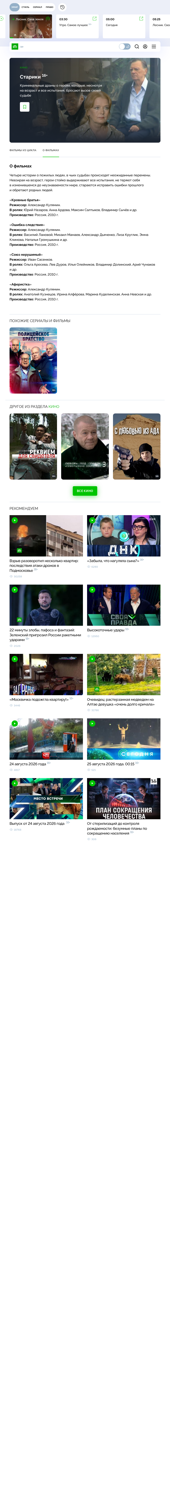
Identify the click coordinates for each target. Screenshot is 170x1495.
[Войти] (145, 46)
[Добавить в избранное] (24, 107)
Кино (24, 67)
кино (54, 407)
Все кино (85, 491)
